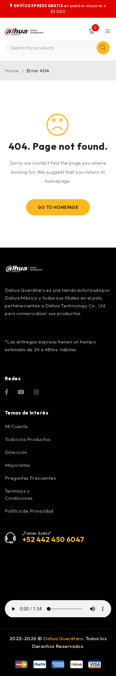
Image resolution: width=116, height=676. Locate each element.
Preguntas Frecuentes (30, 478)
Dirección (16, 452)
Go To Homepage (58, 207)
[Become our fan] (6, 391)
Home (12, 70)
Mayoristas (17, 465)
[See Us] (36, 391)
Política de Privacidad (29, 511)
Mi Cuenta (16, 426)
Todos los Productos (28, 439)
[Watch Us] (21, 391)
